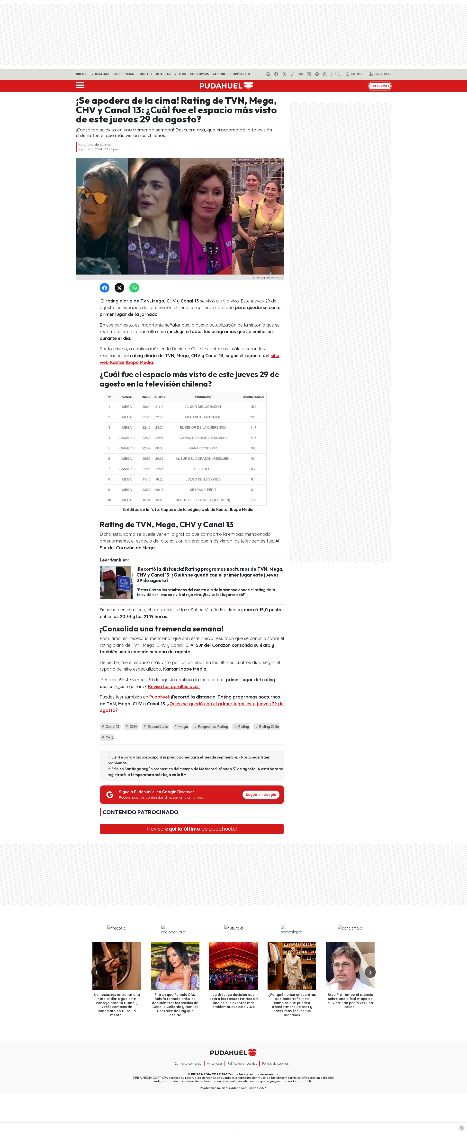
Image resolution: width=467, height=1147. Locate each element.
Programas (99, 74)
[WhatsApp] (135, 288)
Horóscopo (240, 74)
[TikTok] (293, 74)
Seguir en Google (261, 795)
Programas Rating (212, 726)
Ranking (219, 74)
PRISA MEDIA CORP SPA (209, 1074)
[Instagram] (309, 74)
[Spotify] (317, 74)
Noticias (163, 74)
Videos (180, 74)
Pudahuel (159, 697)
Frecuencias (123, 74)
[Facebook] (277, 74)
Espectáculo (157, 726)
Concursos (199, 74)
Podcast (145, 74)
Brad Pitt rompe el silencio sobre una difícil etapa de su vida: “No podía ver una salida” (350, 1000)
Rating (243, 726)
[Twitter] (120, 288)
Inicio (81, 74)
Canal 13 (112, 726)
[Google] (269, 74)
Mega (183, 726)
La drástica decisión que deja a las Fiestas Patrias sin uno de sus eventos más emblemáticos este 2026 (233, 1000)
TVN (109, 737)
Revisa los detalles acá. (174, 686)
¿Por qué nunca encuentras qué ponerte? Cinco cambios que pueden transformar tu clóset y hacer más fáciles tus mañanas (292, 1004)
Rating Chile (268, 726)
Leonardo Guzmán (98, 145)
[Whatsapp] (326, 74)
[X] (285, 74)
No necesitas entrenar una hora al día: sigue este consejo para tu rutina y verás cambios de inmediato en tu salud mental (117, 1004)
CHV (133, 726)
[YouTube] (301, 74)
